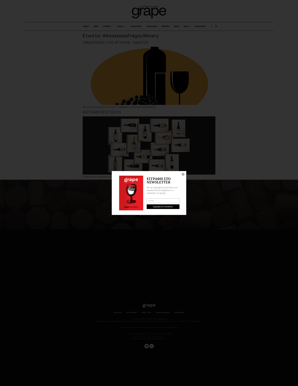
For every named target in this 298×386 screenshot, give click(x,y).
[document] (149, 193)
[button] (183, 174)
